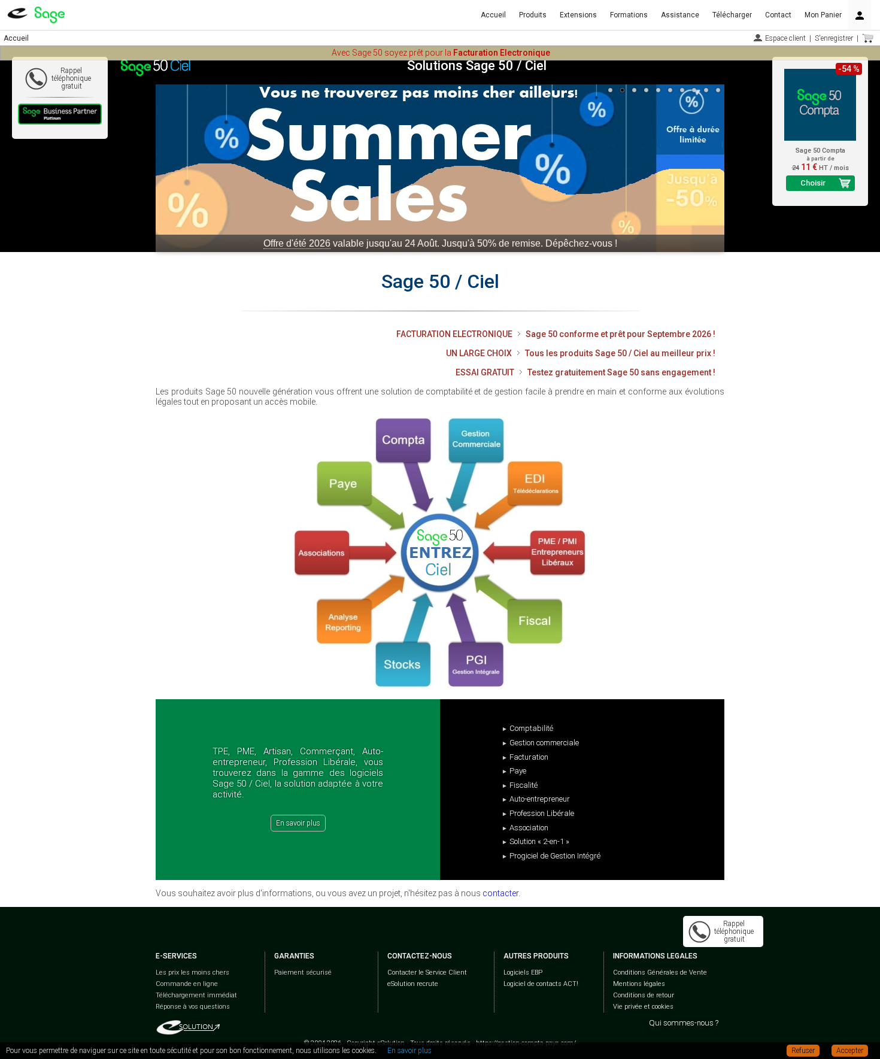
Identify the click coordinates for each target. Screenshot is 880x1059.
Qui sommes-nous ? (683, 1022)
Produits (533, 15)
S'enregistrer (834, 38)
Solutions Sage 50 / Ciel (477, 65)
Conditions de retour (643, 995)
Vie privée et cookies (643, 1007)
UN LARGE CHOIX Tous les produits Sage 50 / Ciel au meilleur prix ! (580, 353)
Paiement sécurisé (303, 972)
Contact (778, 15)
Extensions (578, 15)
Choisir (813, 182)
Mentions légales (639, 984)
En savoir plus (298, 823)
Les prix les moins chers (192, 972)
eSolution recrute (412, 984)
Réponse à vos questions (193, 1007)
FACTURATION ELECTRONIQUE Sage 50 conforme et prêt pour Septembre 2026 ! (555, 334)
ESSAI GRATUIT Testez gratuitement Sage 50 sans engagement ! (585, 372)
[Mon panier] (868, 38)
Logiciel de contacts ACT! (540, 984)
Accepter (849, 1050)
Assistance (680, 15)
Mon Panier (823, 15)
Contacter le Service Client (427, 972)
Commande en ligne (187, 984)
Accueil (493, 15)
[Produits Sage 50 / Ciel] (440, 553)
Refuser (803, 1050)
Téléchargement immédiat (196, 995)
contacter (500, 893)
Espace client (785, 38)
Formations (629, 15)
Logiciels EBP (522, 972)
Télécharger (732, 15)
